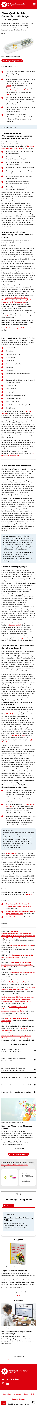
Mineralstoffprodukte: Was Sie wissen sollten (16, 1078)
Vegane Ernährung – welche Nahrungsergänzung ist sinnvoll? (12, 1050)
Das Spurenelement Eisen (18, 982)
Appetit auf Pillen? (12, 917)
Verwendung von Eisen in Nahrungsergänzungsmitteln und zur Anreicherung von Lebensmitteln (14, 1009)
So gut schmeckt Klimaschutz (14, 1270)
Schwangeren (14, 90)
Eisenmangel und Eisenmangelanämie (22, 972)
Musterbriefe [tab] (8, 1206)
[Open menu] (3, 1403)
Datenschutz (7, 1394)
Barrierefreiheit (29, 1394)
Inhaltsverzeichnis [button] (8, 127)
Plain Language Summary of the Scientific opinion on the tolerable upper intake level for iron (17, 965)
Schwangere (5, 315)
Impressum (17, 1394)
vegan (24, 735)
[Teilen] (5, 33)
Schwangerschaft (15, 625)
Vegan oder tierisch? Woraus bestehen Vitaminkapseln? (13, 1060)
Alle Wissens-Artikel (17, 1154)
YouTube (29, 894)
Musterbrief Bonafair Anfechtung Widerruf (18, 1219)
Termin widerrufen (18, 1399)
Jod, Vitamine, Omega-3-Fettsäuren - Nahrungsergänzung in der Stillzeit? (13, 1069)
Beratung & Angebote (11, 61)
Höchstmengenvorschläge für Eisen (21, 945)
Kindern (8, 86)
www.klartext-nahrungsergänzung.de (14, 1165)
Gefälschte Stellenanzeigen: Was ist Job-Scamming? (16, 1332)
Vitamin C (9, 714)
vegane (23, 638)
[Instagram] (3, 1383)
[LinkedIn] (7, 1383)
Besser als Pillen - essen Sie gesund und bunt (16, 1092)
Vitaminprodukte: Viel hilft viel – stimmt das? (16, 1085)
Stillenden (26, 90)
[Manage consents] (33, 1402)
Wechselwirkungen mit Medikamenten (19, 328)
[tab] (17, 1295)
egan (8, 94)
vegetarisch (15, 735)
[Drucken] (2, 33)
